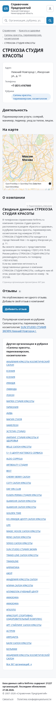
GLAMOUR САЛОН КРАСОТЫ (21, 500)
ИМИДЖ (10, 382)
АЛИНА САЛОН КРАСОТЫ (19, 585)
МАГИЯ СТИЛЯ (14, 419)
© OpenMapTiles (25, 183)
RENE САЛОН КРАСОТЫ (18, 537)
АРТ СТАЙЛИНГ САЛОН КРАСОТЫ (23, 624)
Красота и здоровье (29, 30)
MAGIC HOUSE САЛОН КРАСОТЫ (23, 531)
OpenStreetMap (12, 186)
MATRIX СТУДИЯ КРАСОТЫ (20, 401)
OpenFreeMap (11, 183)
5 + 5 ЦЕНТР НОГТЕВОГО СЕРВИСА (24, 452)
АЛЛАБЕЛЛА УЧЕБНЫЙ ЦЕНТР (22, 591)
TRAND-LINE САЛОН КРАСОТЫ (22, 555)
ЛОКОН (10, 395)
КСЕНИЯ (10, 376)
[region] (28, 162)
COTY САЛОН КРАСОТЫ (18, 482)
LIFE (8, 525)
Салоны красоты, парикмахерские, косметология (23, 37)
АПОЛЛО (11, 609)
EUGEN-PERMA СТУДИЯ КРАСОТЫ (24, 494)
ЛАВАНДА (11, 388)
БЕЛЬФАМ (11, 648)
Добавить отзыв (16, 309)
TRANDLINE (12, 561)
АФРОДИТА (12, 636)
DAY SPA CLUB (13, 488)
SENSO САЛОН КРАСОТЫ (19, 543)
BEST (9, 470)
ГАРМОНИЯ (12, 407)
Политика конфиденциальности (34, 699)
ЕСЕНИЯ (10, 370)
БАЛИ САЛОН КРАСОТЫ (18, 643)
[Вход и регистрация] (50, 8)
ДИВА (9, 413)
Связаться (7, 699)
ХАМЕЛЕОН (12, 425)
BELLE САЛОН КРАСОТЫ (18, 446)
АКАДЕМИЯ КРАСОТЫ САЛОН (21, 579)
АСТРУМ (10, 630)
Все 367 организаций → (19, 664)
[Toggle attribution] (50, 183)
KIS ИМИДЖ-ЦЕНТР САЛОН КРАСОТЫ (26, 518)
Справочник (9, 30)
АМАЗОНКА (12, 597)
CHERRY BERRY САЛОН (18, 476)
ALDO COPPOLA (14, 458)
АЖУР (9, 573)
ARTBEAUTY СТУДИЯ (17, 464)
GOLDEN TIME (13, 513)
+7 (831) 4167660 (21, 85)
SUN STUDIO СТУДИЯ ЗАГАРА (21, 549)
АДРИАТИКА (12, 567)
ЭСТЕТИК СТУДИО (16, 431)
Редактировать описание (39, 205)
